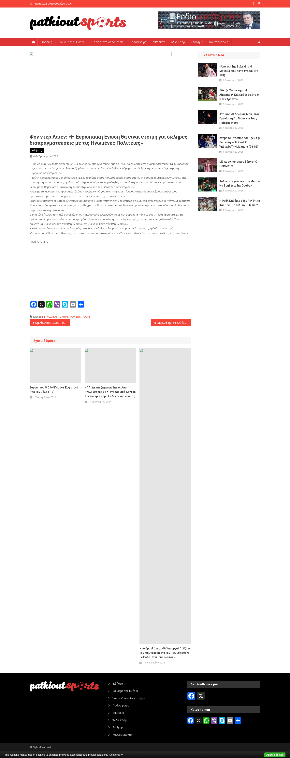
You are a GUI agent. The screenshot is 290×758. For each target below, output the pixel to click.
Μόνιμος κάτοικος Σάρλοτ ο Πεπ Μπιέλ (238, 164)
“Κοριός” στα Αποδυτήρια (107, 42)
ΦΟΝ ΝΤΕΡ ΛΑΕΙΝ (80, 316)
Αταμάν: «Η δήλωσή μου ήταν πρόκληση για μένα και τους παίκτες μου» (239, 118)
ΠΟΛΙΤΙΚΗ (63, 316)
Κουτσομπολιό (218, 42)
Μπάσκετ (159, 42)
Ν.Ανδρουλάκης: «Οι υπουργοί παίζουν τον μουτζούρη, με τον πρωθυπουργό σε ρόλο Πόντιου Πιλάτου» (164, 653)
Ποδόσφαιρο (138, 42)
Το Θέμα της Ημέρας (71, 42)
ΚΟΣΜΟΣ (52, 316)
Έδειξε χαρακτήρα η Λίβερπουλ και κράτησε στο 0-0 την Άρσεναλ (239, 95)
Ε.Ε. (44, 316)
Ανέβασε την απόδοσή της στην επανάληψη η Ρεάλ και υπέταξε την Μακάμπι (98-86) (239, 142)
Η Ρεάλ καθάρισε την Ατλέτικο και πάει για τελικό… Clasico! (239, 203)
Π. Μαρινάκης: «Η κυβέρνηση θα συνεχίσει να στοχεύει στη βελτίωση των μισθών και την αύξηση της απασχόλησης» (172, 323)
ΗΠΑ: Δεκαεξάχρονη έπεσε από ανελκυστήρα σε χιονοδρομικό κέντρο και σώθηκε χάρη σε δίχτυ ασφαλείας (110, 392)
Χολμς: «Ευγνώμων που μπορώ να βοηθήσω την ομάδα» (239, 183)
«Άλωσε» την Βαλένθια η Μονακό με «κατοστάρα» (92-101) (239, 71)
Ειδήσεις (46, 42)
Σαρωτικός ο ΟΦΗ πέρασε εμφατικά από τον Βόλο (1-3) (54, 389)
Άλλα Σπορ (178, 42)
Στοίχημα (197, 42)
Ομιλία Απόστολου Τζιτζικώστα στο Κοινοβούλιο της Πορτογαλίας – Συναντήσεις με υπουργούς (52, 323)
